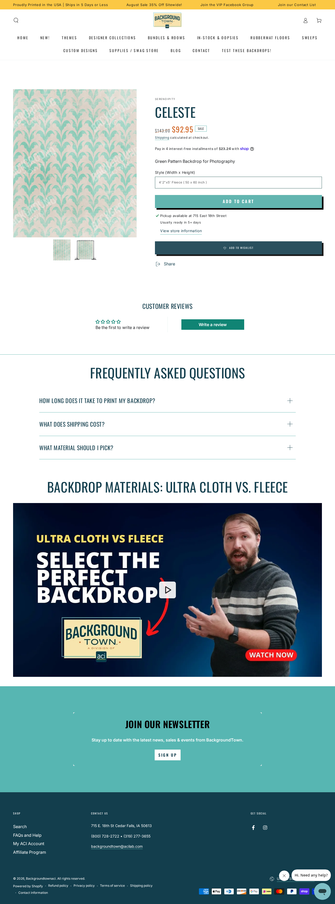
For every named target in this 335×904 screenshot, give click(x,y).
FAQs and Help (27, 835)
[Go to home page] (167, 20)
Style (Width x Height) (175, 172)
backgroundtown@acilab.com (117, 846)
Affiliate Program (29, 852)
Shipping (162, 137)
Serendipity (165, 99)
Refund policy (58, 886)
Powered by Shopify (28, 886)
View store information (181, 230)
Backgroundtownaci (41, 878)
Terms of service (112, 886)
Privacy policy (84, 886)
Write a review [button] (213, 324)
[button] (16, 20)
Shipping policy (141, 886)
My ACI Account (28, 843)
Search (20, 826)
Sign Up (167, 755)
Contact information (33, 893)
